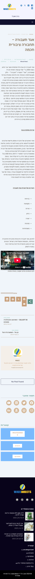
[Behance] (8, 410)
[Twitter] (24, 402)
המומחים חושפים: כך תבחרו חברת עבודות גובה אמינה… (13, 535)
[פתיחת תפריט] (32, 22)
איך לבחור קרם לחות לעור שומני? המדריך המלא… (14, 524)
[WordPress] (24, 410)
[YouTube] (8, 402)
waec (30, 59)
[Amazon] (16, 410)
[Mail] (31, 410)
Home (31, 34)
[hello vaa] (16, 402)
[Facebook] (31, 402)
